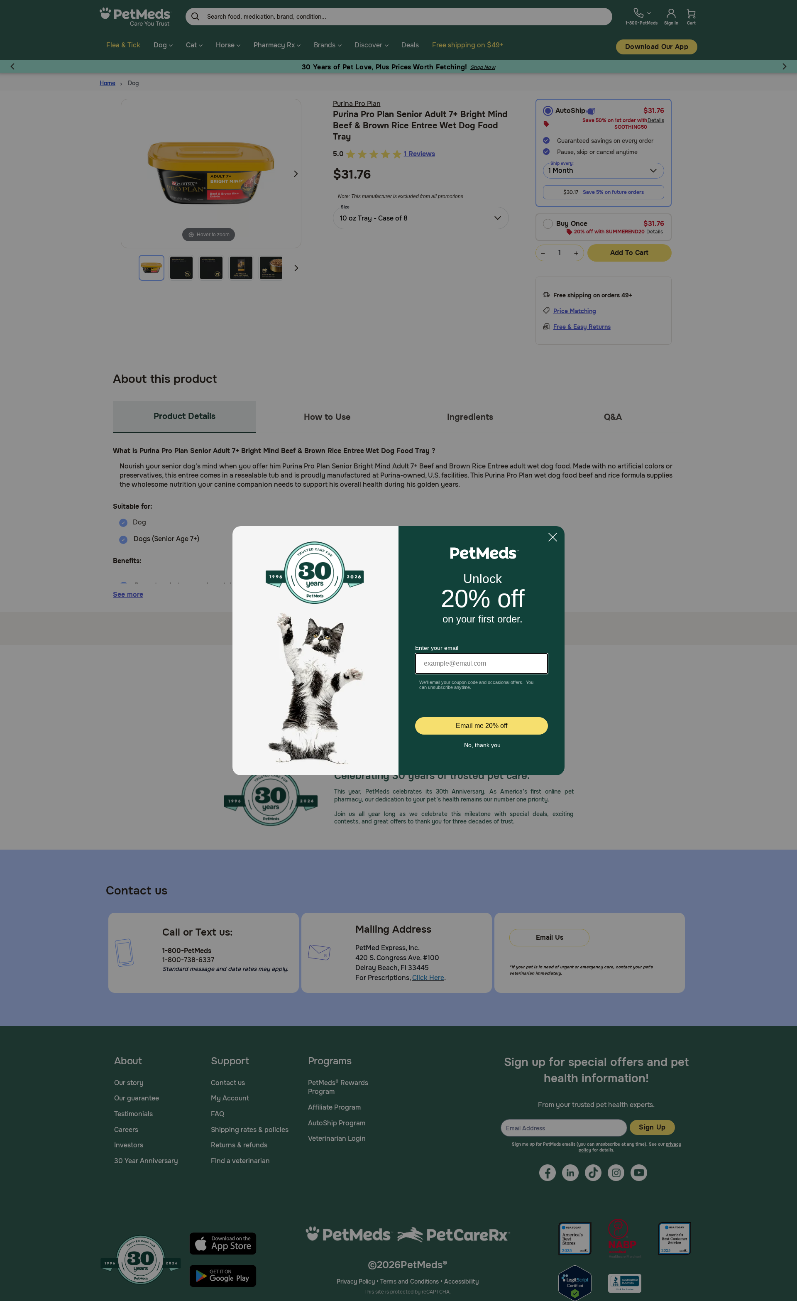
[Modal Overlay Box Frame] (398, 650)
